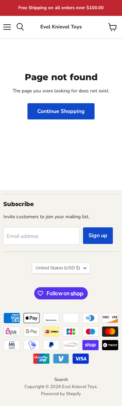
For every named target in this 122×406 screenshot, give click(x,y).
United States (58, 268)
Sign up (97, 235)
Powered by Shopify (61, 394)
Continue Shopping (61, 111)
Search (61, 380)
